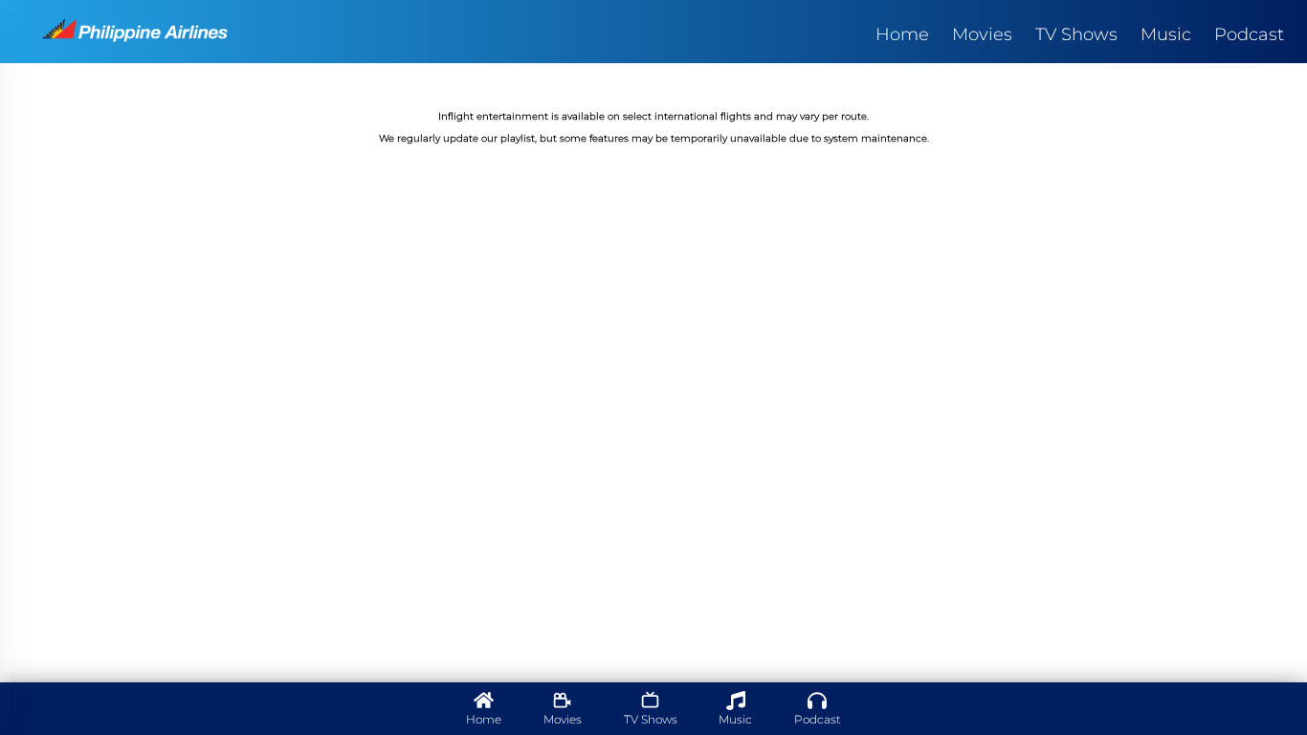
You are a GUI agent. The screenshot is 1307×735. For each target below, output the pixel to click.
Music (1166, 34)
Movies (982, 34)
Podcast (1249, 34)
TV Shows (1076, 34)
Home (902, 34)
